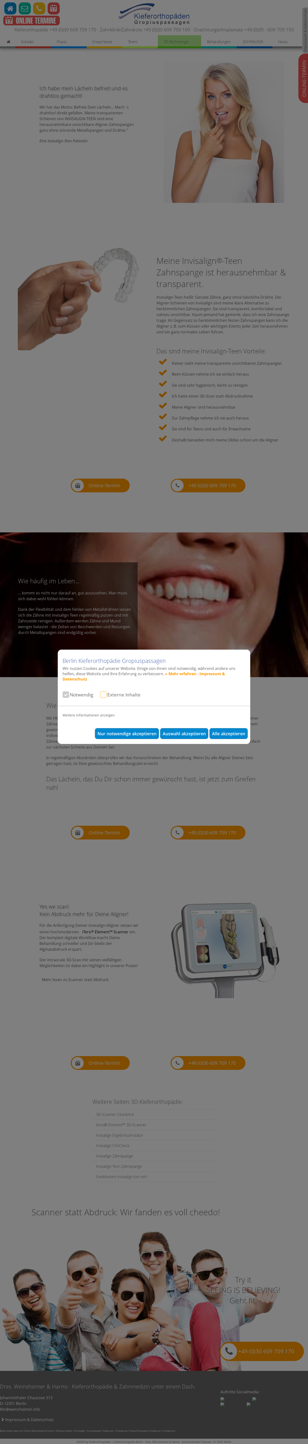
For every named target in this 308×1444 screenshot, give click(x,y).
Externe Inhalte (124, 694)
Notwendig (81, 694)
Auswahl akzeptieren (184, 733)
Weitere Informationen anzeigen (89, 715)
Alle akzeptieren (228, 733)
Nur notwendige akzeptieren (126, 733)
